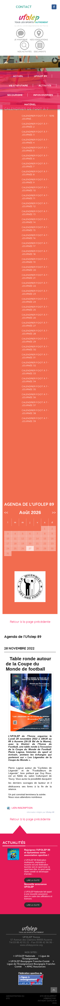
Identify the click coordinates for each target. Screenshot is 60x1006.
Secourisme (14, 95)
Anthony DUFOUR (46, 1001)
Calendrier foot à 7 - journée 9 (35, 181)
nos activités (25, 51)
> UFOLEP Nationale (24, 956)
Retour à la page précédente (30, 622)
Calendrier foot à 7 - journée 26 (35, 316)
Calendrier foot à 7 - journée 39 (35, 420)
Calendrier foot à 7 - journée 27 (35, 324)
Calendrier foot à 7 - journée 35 (35, 388)
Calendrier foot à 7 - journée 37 (35, 404)
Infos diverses (43, 95)
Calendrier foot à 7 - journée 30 (35, 348)
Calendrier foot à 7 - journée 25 (35, 308)
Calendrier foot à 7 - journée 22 (35, 284)
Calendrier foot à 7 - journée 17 (35, 245)
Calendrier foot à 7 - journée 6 (35, 157)
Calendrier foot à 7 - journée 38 (35, 412)
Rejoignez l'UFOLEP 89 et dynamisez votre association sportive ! (37, 852)
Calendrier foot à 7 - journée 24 (35, 300)
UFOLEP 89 (40, 76)
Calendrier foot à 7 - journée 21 (35, 276)
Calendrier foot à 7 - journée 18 (35, 253)
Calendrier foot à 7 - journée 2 (35, 125)
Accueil (18, 76)
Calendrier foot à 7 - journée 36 (35, 396)
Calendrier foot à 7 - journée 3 (35, 133)
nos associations (39, 39)
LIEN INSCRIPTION (22, 808)
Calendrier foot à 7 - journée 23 (35, 292)
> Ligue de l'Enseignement (36, 957)
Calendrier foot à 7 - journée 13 (35, 213)
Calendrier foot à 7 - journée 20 (35, 268)
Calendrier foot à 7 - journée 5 (35, 149)
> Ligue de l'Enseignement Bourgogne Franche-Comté (31, 964)
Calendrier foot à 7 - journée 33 (35, 372)
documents (40, 51)
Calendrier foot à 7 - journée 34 (35, 380)
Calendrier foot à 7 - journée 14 (35, 221)
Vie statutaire (18, 85)
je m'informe (21, 39)
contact (24, 7)
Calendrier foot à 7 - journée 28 (35, 332)
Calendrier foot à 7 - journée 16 (35, 237)
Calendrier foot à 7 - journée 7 (35, 165)
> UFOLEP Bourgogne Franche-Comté (29, 961)
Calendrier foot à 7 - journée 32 (35, 364)
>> (54, 512)
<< (6, 512)
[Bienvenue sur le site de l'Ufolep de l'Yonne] (31, 18)
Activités (45, 85)
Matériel (30, 104)
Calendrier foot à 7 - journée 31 (35, 356)
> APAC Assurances (35, 966)
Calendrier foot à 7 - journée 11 (35, 197)
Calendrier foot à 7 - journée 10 (35, 189)
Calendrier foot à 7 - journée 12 (35, 205)
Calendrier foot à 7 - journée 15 (35, 229)
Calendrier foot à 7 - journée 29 (35, 340)
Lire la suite (33, 880)
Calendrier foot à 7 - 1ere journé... (38, 117)
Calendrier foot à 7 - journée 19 (35, 260)
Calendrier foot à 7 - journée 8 (35, 173)
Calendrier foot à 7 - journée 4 (35, 141)
